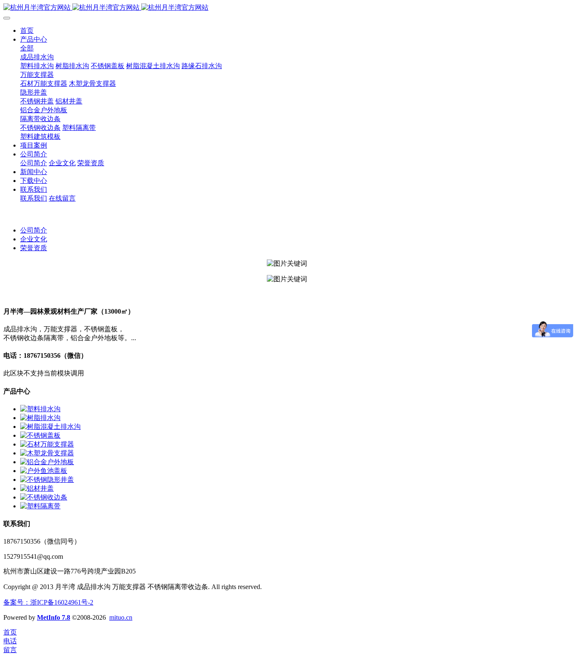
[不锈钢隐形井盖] (47, 479)
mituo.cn (120, 617)
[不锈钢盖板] (40, 435)
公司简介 (33, 230)
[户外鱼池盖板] (43, 470)
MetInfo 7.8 (53, 617)
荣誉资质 (33, 247)
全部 (27, 48)
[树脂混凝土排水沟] (50, 426)
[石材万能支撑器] (47, 444)
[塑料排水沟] (40, 408)
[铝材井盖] (37, 488)
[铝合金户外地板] (47, 461)
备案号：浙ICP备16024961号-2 (48, 602)
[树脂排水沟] (40, 417)
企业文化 (33, 239)
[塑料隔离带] (40, 506)
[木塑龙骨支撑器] (47, 453)
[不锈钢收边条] (43, 497)
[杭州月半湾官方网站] (287, 7)
